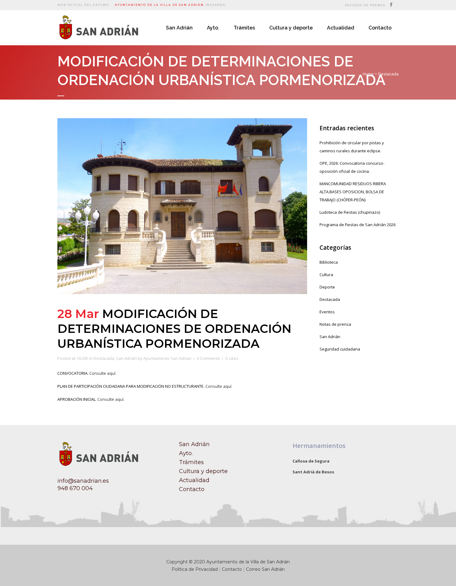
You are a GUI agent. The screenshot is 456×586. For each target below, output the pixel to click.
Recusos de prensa (365, 5)
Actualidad (194, 480)
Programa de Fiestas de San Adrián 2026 (358, 224)
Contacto (191, 489)
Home (368, 74)
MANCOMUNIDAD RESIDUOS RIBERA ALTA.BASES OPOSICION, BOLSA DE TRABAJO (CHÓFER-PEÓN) (353, 192)
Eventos (327, 312)
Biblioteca (329, 262)
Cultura (326, 274)
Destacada (388, 74)
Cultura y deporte (203, 471)
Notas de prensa (335, 324)
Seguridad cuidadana (340, 349)
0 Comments (208, 358)
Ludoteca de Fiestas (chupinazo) (350, 212)
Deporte (327, 287)
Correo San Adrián (265, 569)
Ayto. (186, 453)
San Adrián (126, 358)
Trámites (191, 462)
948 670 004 (75, 488)
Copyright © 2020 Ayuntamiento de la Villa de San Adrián (228, 562)
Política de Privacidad (195, 569)
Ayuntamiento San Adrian (167, 358)
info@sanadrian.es (83, 480)
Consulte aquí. (103, 373)
